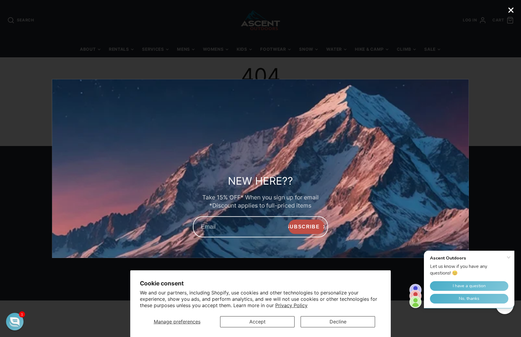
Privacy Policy (291, 305)
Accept (257, 322)
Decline (338, 322)
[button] (15, 321)
